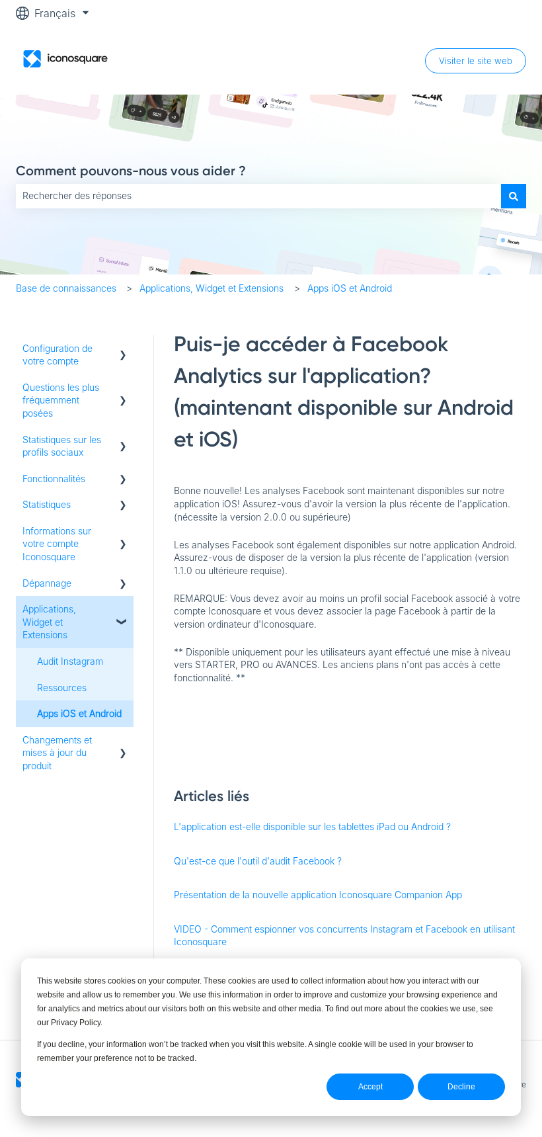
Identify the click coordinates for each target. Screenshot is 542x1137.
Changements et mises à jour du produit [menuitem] (57, 752)
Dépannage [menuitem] (46, 583)
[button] (123, 350)
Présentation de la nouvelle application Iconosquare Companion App (318, 894)
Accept (370, 1086)
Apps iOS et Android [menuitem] (79, 713)
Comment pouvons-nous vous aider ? (131, 171)
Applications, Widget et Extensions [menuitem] (49, 621)
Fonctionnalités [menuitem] (53, 478)
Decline (461, 1086)
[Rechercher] (513, 196)
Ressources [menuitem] (62, 687)
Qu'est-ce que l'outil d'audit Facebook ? (258, 860)
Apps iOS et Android (349, 288)
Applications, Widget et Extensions (211, 288)
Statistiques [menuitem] (46, 504)
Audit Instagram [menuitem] (70, 661)
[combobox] (258, 196)
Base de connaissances (66, 288)
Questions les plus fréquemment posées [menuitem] (60, 400)
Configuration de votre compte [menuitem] (57, 355)
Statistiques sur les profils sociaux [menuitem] (61, 446)
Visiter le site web (475, 61)
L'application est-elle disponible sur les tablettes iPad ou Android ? (312, 826)
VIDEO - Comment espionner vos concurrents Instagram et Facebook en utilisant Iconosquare (344, 935)
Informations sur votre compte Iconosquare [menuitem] (56, 543)
